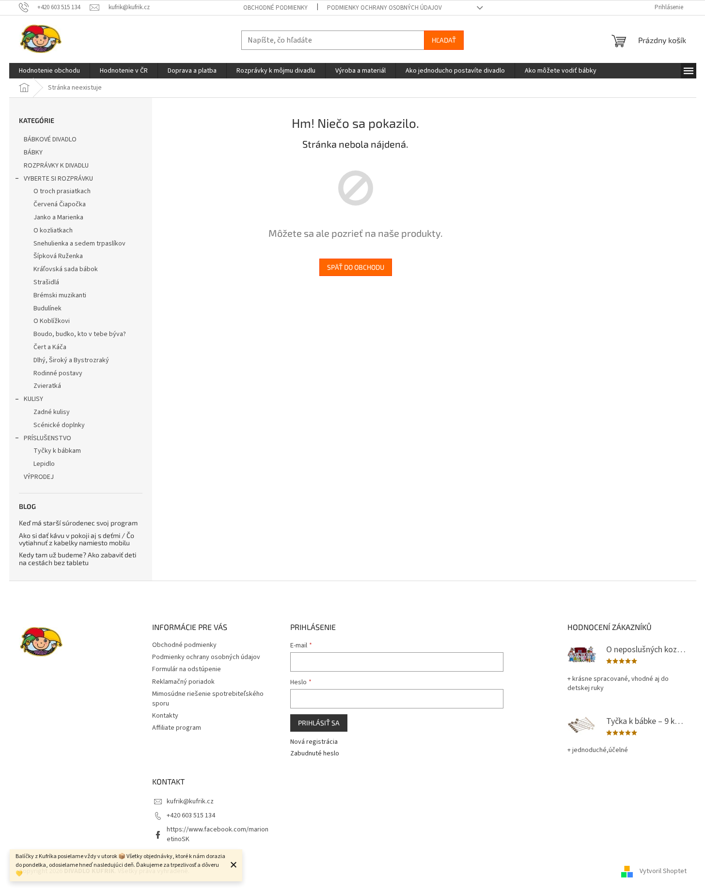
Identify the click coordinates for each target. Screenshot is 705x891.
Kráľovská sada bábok (65, 269)
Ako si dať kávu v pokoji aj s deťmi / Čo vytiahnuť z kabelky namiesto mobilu (76, 539)
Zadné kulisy (51, 412)
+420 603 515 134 (191, 815)
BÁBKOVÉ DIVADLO (50, 139)
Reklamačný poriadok (183, 682)
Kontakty (165, 716)
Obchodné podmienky (275, 7)
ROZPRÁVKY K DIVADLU (56, 165)
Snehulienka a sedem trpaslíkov (79, 243)
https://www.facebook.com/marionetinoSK (217, 834)
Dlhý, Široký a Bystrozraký (71, 360)
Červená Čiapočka (59, 204)
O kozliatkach (53, 230)
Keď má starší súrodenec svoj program (78, 522)
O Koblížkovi (51, 321)
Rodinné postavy (57, 373)
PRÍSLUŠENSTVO (47, 438)
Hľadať (444, 40)
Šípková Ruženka (58, 256)
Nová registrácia (314, 742)
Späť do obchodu (355, 267)
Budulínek (47, 308)
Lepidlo (44, 464)
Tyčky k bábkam (57, 451)
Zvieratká (47, 386)
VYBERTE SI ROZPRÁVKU (58, 179)
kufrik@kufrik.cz (190, 801)
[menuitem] (49, 70)
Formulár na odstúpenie (186, 669)
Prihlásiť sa (319, 723)
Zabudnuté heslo (314, 753)
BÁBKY (33, 152)
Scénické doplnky (59, 425)
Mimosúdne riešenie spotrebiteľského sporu (208, 698)
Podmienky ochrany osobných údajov (384, 7)
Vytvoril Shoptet (663, 871)
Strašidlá (46, 282)
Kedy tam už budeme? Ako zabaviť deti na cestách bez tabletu (77, 558)
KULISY (33, 399)
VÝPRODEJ (39, 477)
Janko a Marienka (58, 217)
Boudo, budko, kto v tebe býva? (79, 334)
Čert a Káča (49, 347)
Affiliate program (176, 728)
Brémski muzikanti (59, 295)
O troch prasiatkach (62, 191)
